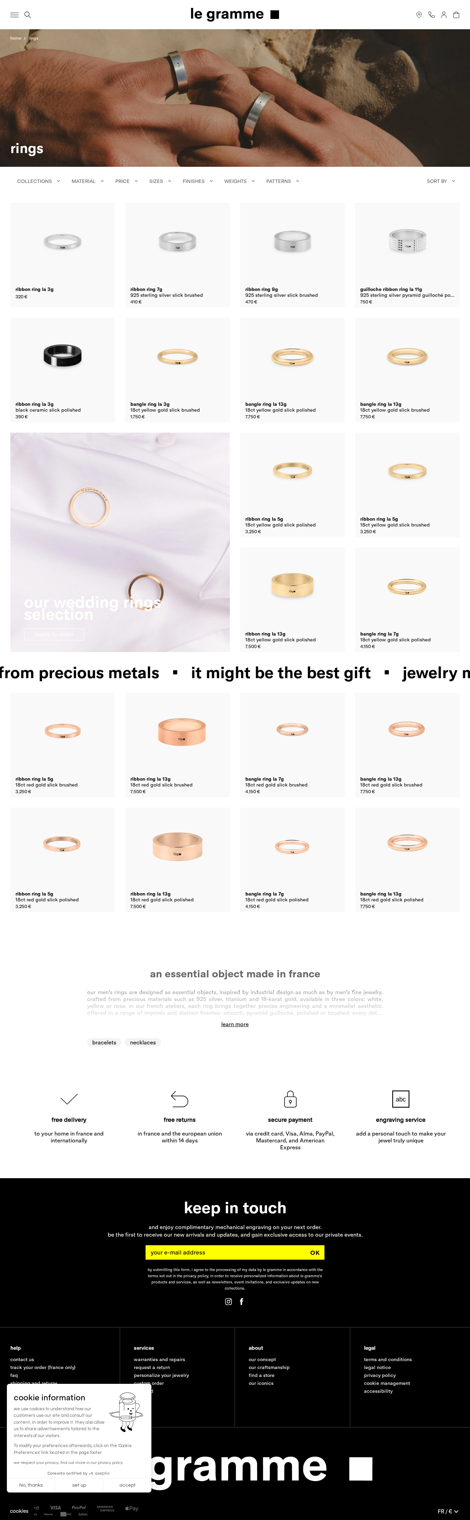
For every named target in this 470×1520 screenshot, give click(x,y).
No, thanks (31, 1485)
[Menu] (14, 14)
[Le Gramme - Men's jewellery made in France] (235, 14)
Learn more (235, 1024)
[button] (19, 1511)
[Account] (443, 14)
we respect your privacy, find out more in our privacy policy (68, 1463)
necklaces (143, 1042)
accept (127, 1485)
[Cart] (456, 14)
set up (79, 1485)
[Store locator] (419, 14)
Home (15, 38)
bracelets (104, 1042)
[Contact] (431, 14)
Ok (315, 1252)
